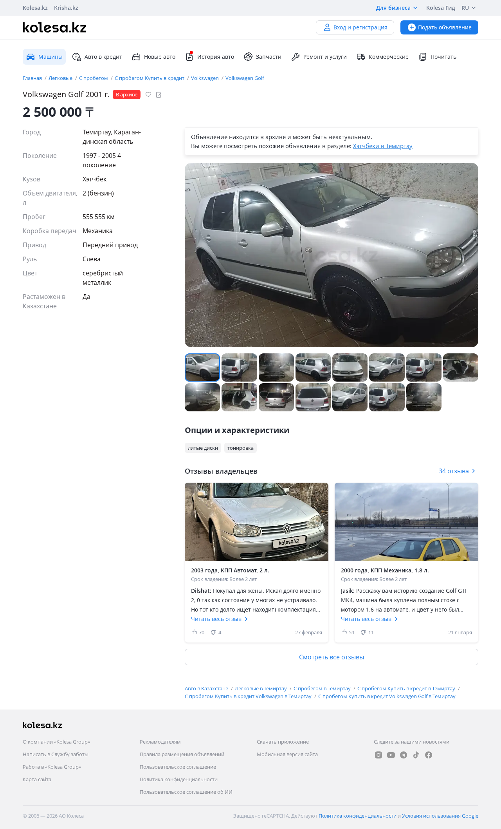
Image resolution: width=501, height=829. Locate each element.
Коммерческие (389, 56)
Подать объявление (445, 27)
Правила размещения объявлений (182, 754)
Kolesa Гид (440, 7)
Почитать (443, 56)
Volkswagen (205, 77)
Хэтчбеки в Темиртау (383, 146)
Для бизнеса (393, 7)
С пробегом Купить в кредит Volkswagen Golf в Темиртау (387, 696)
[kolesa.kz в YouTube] (391, 755)
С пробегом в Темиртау (323, 688)
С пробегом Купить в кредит (150, 77)
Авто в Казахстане (207, 688)
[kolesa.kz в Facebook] (428, 755)
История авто (215, 56)
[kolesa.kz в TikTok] (416, 755)
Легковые (61, 77)
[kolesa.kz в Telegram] (403, 755)
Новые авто (159, 56)
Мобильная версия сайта (287, 754)
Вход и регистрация (360, 27)
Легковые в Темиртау (261, 688)
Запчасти (268, 56)
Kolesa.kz (35, 7)
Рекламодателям (160, 741)
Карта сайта (37, 779)
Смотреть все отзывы (331, 657)
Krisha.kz (66, 7)
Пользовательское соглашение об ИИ (186, 791)
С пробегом (94, 77)
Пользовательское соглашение (178, 766)
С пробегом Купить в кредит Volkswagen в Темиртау (249, 696)
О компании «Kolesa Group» (56, 741)
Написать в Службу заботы (55, 754)
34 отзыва (454, 471)
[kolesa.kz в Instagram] (378, 755)
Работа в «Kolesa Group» (52, 766)
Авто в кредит (103, 56)
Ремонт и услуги (325, 56)
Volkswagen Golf (244, 77)
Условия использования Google (440, 815)
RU (465, 7)
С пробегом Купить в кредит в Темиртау (406, 688)
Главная (33, 77)
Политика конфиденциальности (179, 779)
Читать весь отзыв (216, 619)
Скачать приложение (283, 741)
